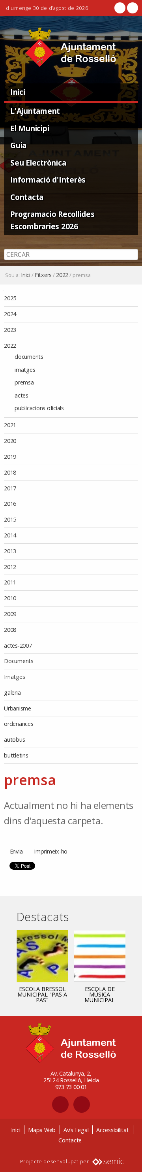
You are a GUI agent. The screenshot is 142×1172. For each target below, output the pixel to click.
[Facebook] (119, 7)
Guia (18, 145)
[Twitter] (131, 7)
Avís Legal (76, 1130)
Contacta (26, 197)
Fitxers (43, 275)
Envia (16, 851)
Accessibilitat (112, 1130)
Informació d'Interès (48, 179)
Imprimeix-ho (50, 851)
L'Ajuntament (35, 111)
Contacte (70, 1140)
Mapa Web (42, 1130)
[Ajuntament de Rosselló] (71, 47)
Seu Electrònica (38, 162)
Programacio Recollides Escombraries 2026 (52, 220)
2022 (62, 275)
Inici (17, 92)
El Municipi (29, 128)
